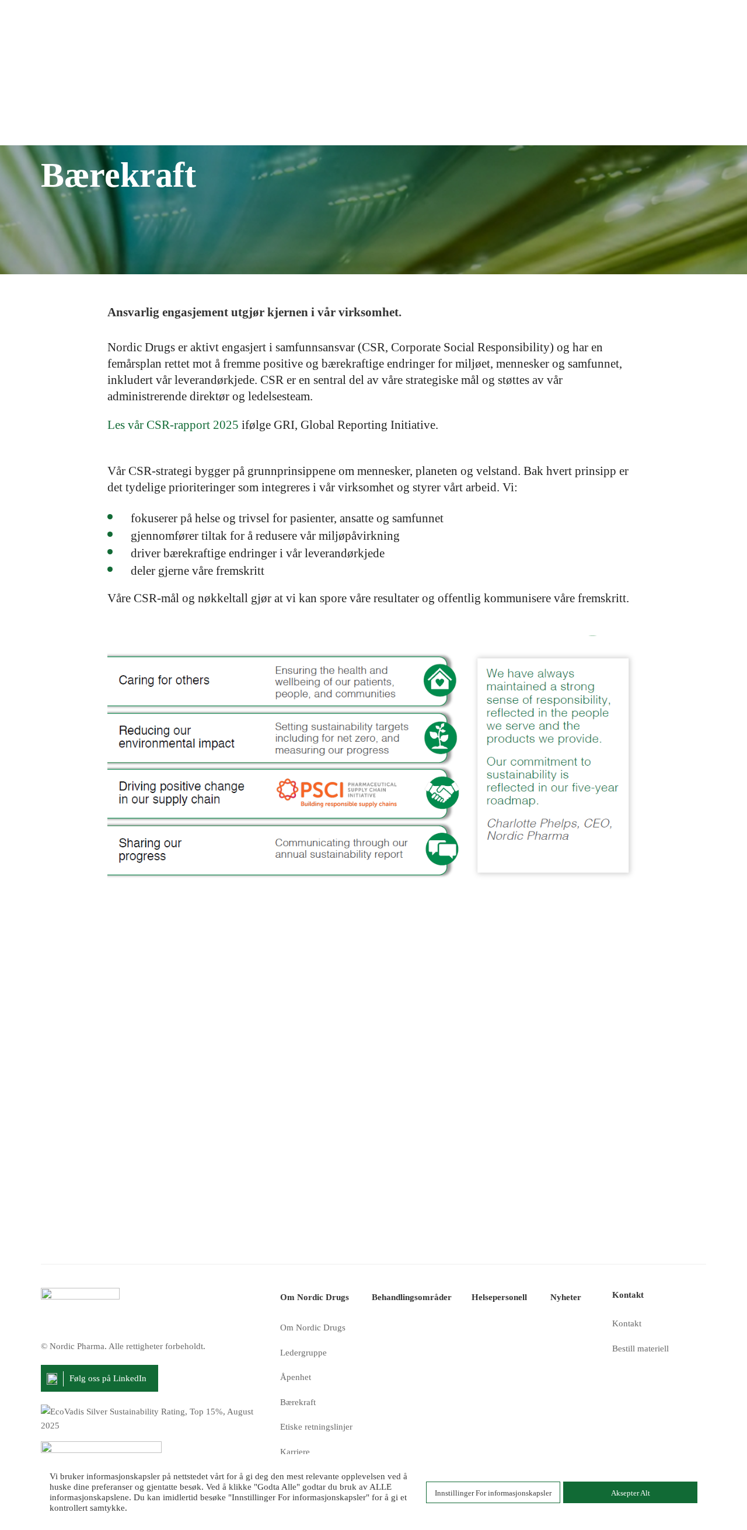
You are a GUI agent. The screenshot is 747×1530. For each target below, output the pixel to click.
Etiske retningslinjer (316, 1426)
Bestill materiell (640, 1348)
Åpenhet (295, 1377)
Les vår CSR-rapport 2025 (173, 425)
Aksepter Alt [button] (630, 1493)
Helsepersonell (499, 1297)
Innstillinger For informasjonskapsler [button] (493, 1493)
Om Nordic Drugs (314, 1297)
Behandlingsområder (412, 1297)
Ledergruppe (303, 1352)
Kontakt (626, 1323)
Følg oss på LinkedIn (107, 1378)
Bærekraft (298, 1402)
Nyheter (565, 1297)
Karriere (295, 1451)
